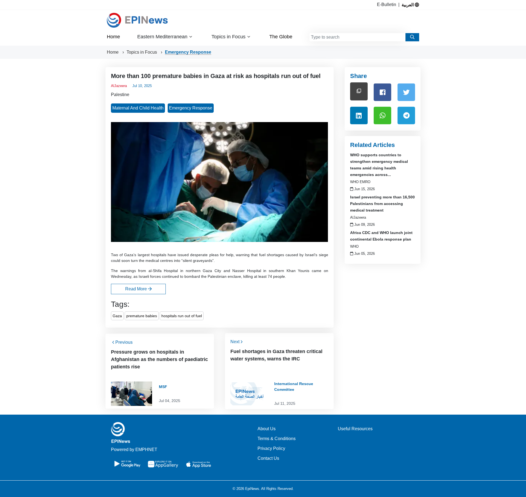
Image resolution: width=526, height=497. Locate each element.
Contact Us (268, 458)
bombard (192, 276)
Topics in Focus (142, 52)
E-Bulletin (387, 4)
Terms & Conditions (277, 438)
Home (113, 36)
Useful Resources (355, 428)
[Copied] (359, 91)
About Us (267, 428)
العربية (408, 5)
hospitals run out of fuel (181, 316)
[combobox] (357, 37)
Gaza (117, 316)
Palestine (120, 94)
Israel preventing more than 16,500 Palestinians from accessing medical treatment (382, 203)
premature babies (141, 316)
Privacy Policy (271, 448)
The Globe (280, 36)
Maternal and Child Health (138, 108)
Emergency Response (188, 52)
